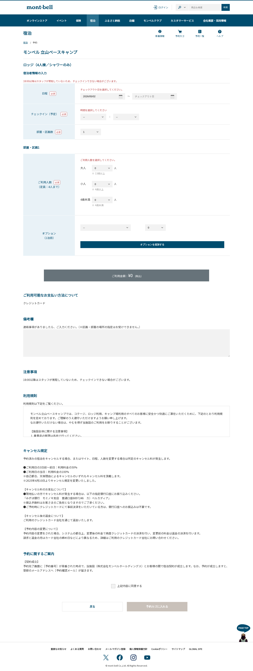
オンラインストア (37, 20)
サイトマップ (178, 649)
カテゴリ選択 (182, 7)
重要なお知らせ (58, 649)
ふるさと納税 (112, 20)
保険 (78, 20)
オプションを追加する (152, 244)
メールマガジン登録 (115, 649)
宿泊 (92, 20)
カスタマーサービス (182, 20)
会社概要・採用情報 (214, 20)
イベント (61, 20)
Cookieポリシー (159, 649)
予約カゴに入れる (157, 606)
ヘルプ (220, 36)
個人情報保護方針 (138, 649)
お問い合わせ (94, 649)
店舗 (131, 20)
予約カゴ (179, 36)
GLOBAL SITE (195, 649)
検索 (225, 7)
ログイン (163, 7)
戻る (92, 606)
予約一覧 (199, 36)
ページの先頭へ (243, 632)
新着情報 (159, 36)
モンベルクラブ (153, 20)
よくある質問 (77, 649)
